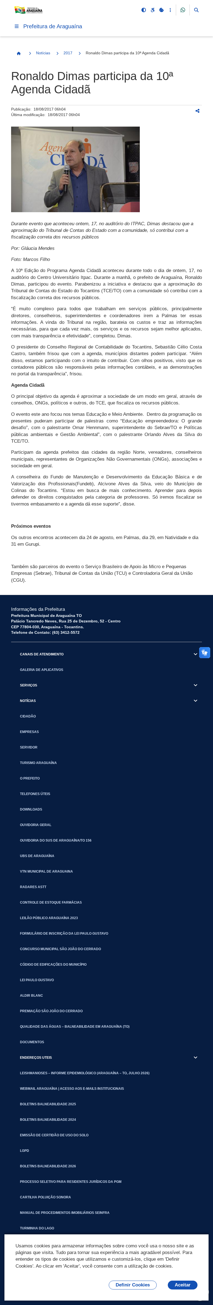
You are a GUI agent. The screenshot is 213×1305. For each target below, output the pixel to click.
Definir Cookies (133, 1285)
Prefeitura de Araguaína (52, 26)
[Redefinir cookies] (161, 10)
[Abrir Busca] (196, 10)
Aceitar (183, 1285)
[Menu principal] (16, 26)
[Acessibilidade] (152, 10)
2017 (68, 53)
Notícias (43, 53)
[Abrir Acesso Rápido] (170, 10)
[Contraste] (143, 10)
